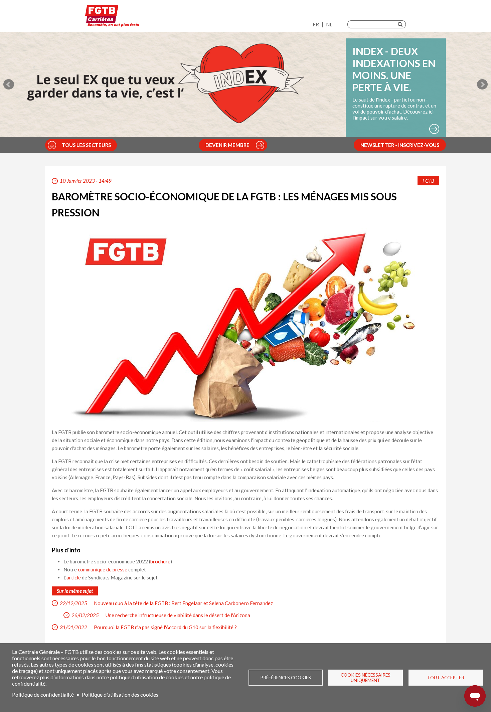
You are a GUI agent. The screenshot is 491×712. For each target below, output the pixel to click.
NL (329, 24)
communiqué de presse (102, 569)
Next (482, 84)
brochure (160, 561)
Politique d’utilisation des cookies (120, 694)
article (73, 577)
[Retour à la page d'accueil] (112, 17)
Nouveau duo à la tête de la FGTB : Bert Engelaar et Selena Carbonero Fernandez (183, 603)
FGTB (428, 181)
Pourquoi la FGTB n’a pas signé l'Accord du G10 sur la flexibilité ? (165, 627)
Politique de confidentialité (43, 694)
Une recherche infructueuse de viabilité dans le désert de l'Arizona (178, 615)
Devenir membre (227, 145)
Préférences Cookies (285, 677)
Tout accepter (445, 677)
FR (316, 24)
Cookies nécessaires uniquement (365, 677)
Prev (8, 84)
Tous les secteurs (86, 145)
